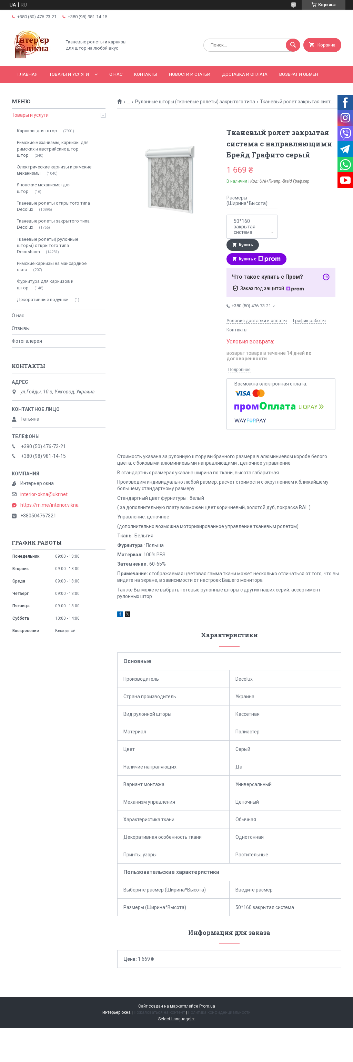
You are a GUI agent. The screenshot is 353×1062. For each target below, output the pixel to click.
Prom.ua (207, 1006)
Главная (28, 74)
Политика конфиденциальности (219, 1012)
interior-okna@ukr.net (44, 494)
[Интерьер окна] (35, 57)
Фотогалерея (27, 341)
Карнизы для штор (37, 130)
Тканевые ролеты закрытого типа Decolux (53, 224)
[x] (127, 615)
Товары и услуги (69, 74)
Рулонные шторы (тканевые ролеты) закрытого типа (195, 101)
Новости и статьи (189, 74)
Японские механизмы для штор (44, 188)
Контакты (145, 74)
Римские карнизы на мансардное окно (52, 266)
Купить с (247, 259)
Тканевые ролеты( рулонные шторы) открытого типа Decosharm (47, 245)
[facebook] (120, 615)
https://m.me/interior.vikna (49, 505)
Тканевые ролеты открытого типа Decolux (53, 206)
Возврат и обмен (298, 74)
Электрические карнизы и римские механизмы (54, 170)
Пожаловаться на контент (159, 1012)
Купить (246, 245)
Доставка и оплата (245, 74)
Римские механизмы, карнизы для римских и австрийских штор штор (53, 148)
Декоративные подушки (43, 299)
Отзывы (21, 328)
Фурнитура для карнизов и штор (45, 284)
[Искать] (293, 45)
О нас (115, 74)
